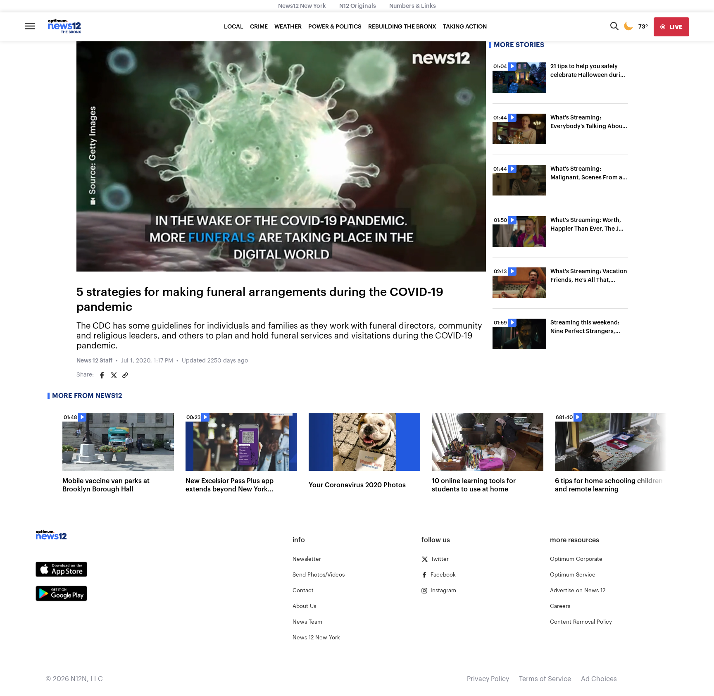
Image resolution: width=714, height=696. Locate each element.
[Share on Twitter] (113, 375)
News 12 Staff (94, 361)
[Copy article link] (125, 375)
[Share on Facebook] (102, 375)
